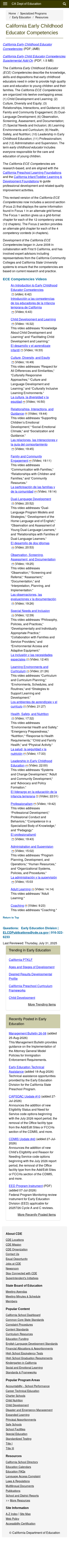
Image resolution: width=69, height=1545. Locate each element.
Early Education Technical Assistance (26, 1069)
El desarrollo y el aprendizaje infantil (30, 347)
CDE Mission (13, 1244)
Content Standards (17, 1329)
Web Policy (12, 1519)
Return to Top (11, 917)
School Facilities (15, 1429)
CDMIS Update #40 (22, 1139)
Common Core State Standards (25, 1320)
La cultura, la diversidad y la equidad (30, 399)
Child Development (22, 997)
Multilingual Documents (20, 1486)
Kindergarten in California (21, 1363)
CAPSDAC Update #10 (24, 1096)
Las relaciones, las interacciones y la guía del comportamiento (34, 444)
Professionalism (33, 803)
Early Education (21, 17)
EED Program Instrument (26, 1186)
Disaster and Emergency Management (29, 1410)
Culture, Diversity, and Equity (30, 359)
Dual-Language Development (31, 501)
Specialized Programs (33, 13)
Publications (13, 1491)
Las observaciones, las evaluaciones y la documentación (33, 599)
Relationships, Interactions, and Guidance (32, 411)
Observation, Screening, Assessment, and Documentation (33, 559)
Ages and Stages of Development (31, 967)
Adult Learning (32, 889)
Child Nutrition (14, 1400)
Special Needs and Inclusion (30, 612)
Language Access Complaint (23, 1476)
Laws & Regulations (18, 1481)
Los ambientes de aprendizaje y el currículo (34, 704)
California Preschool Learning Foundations (32, 172)
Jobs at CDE (13, 1263)
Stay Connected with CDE (21, 1273)
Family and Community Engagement (31, 458)
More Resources (20, 1500)
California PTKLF (21, 959)
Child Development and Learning (33, 321)
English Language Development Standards (32, 1343)
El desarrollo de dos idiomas (30, 545)
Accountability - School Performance (28, 1386)
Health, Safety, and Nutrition (30, 716)
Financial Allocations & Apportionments (29, 1348)
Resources (41, 17)
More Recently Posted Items (37, 1214)
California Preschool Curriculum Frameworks (30, 988)
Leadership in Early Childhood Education (31, 763)
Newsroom (12, 1268)
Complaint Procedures (19, 1324)
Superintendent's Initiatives (22, 1278)
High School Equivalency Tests (24, 1353)
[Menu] (5, 3)
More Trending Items (42, 1004)
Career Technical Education (22, 1391)
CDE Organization (17, 1249)
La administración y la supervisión (34, 879)
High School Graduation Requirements (29, 1358)
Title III (10, 1448)
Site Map (25, 1514)
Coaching (28, 905)
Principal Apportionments (21, 1419)
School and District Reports (22, 1495)
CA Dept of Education (26, 3)
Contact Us (12, 1254)
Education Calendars (18, 1467)
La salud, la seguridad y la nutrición (28, 751)
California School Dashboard (23, 1315)
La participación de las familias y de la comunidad (34, 489)
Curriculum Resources (19, 1334)
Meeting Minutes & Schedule (23, 1296)
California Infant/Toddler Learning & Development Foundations (32, 178)
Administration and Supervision (32, 848)
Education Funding (17, 1339)
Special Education (16, 1434)
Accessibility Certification (20, 1523)
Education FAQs (15, 1471)
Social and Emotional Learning (24, 1367)
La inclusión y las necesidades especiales (32, 657)
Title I (9, 1443)
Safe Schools (14, 1424)
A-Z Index (12, 1514)
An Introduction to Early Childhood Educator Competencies (34, 289)
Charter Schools (15, 1396)
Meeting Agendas (16, 1291)
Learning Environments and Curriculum (30, 669)
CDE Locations (15, 1240)
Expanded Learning (18, 1415)
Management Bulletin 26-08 (27, 1033)
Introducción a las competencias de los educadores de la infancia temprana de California (33, 305)
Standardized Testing (18, 1439)
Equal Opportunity (17, 1259)
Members (11, 1301)
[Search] (64, 4)
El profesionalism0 (23, 836)
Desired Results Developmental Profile (30, 976)
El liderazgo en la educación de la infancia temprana (34, 793)
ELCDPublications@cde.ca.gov (26, 932)
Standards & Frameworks (21, 1372)
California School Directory (22, 1462)
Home (12, 13)
